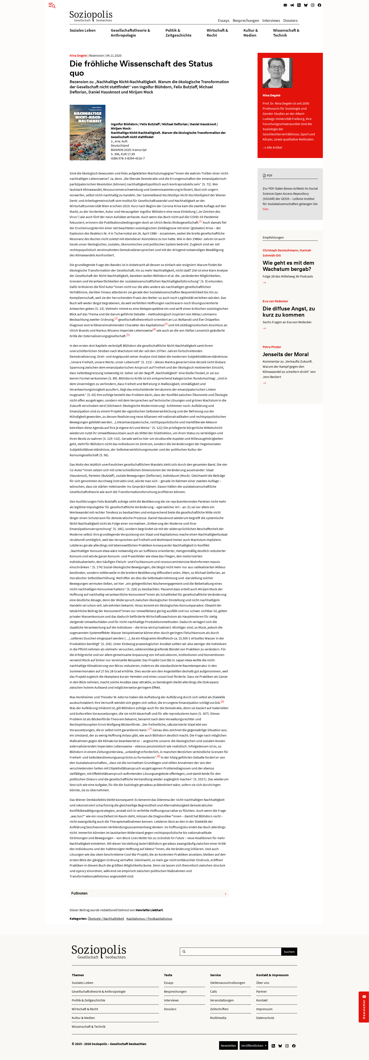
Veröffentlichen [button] (252, 1045)
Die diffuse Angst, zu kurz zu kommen (289, 311)
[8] (158, 756)
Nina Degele (78, 55)
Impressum (264, 1009)
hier (265, 209)
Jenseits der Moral (286, 354)
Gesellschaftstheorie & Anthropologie (130, 32)
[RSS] (299, 5)
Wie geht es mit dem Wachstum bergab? (288, 265)
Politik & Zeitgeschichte (178, 32)
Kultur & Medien (250, 32)
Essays (223, 20)
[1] (200, 221)
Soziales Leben (83, 30)
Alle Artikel (274, 147)
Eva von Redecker (275, 301)
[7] (150, 729)
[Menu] (51, 5)
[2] (116, 318)
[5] (128, 335)
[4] (154, 329)
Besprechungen (246, 20)
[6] (222, 701)
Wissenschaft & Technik (286, 32)
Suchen (289, 951)
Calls (213, 991)
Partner (261, 991)
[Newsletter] (285, 5)
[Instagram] (312, 5)
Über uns (262, 982)
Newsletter (228, 1045)
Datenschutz (265, 1018)
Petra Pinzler (272, 347)
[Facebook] (319, 5)
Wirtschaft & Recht (217, 32)
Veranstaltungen (222, 1000)
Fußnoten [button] (79, 893)
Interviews (271, 20)
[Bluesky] (305, 5)
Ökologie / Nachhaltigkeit (106, 918)
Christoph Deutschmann (280, 250)
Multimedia (218, 1018)
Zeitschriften (219, 1009)
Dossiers (290, 20)
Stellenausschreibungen (227, 982)
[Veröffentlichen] (292, 5)
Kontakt (262, 1000)
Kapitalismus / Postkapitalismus (149, 918)
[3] (166, 324)
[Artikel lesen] (264, 282)
